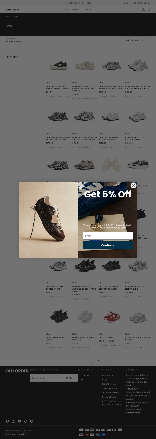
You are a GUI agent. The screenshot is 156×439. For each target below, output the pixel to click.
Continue (107, 245)
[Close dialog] (133, 185)
